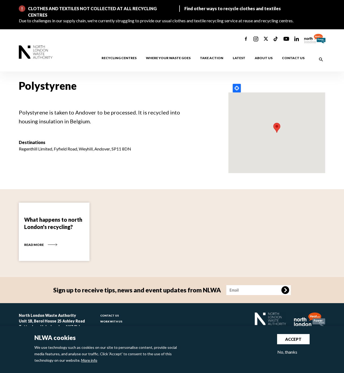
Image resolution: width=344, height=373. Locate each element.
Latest (239, 58)
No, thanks (287, 351)
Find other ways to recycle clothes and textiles (232, 8)
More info (89, 360)
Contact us (293, 58)
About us (264, 58)
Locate (237, 88)
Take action (211, 58)
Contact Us (109, 315)
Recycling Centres (119, 58)
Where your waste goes (168, 58)
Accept (293, 339)
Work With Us (111, 321)
